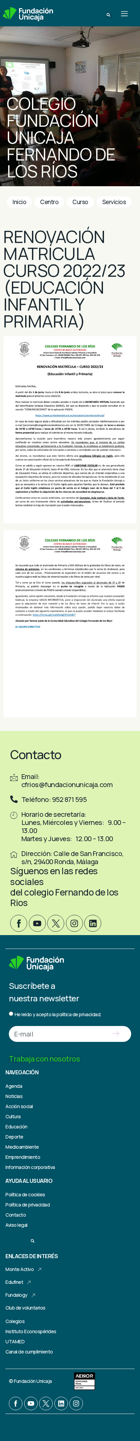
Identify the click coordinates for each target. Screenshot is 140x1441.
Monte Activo (19, 1269)
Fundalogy (16, 1295)
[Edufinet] (28, 1282)
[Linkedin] (92, 923)
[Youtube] (37, 923)
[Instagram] (74, 923)
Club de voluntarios (25, 1307)
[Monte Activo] (39, 1269)
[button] (108, 14)
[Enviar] (116, 1034)
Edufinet (14, 1282)
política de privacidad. (78, 1014)
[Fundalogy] (33, 1295)
